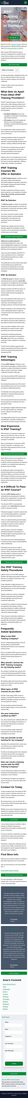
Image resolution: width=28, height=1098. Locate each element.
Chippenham (6, 989)
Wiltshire (5, 1009)
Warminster (6, 1004)
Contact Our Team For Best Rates (14, 236)
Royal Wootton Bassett (7, 870)
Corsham (5, 994)
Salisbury (5, 1006)
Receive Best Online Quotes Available (14, 454)
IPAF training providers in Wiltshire (13, 48)
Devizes (5, 991)
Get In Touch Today (14, 64)
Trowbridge (6, 999)
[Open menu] (25, 2)
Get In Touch (14, 1073)
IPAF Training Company (14, 44)
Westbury (5, 1001)
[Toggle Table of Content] (16, 70)
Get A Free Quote (14, 973)
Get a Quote (13, 37)
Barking (16, 870)
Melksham (5, 996)
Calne (4, 986)
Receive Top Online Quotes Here (14, 562)
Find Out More (14, 819)
